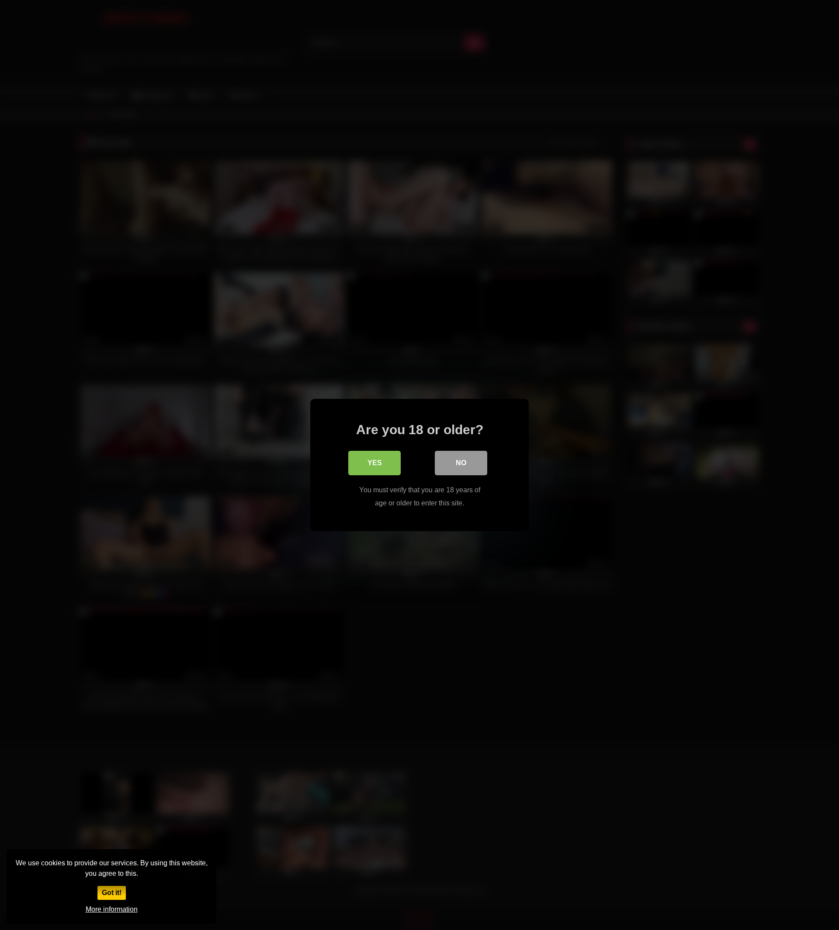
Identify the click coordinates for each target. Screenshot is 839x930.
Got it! (111, 892)
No (461, 463)
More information (112, 909)
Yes (374, 463)
